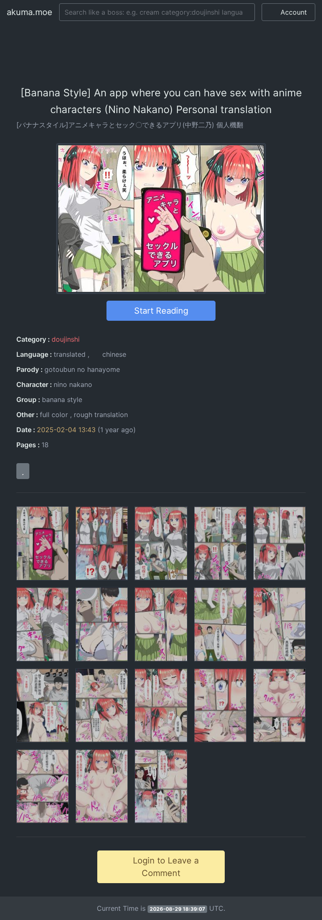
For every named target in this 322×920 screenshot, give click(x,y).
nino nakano (73, 384)
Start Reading (161, 311)
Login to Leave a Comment (164, 867)
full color (54, 414)
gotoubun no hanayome (82, 369)
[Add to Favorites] (22, 471)
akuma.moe (29, 12)
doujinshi (66, 339)
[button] (288, 12)
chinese (113, 354)
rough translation (101, 414)
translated (70, 354)
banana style (62, 399)
